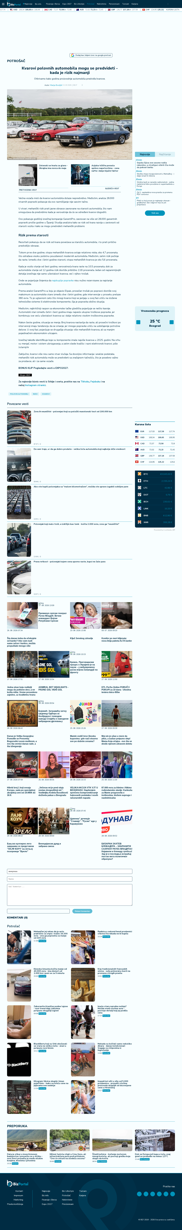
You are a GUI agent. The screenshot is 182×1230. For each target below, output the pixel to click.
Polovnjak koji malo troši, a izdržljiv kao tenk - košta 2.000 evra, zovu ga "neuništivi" (76, 524)
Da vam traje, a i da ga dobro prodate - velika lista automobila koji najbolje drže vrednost (79, 449)
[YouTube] (152, 1194)
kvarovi (46, 394)
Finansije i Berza (49, 1199)
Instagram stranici (35, 385)
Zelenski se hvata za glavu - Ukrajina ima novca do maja (53, 167)
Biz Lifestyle (102, 1161)
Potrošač (16, 61)
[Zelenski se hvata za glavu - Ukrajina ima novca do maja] (28, 175)
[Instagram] (159, 1194)
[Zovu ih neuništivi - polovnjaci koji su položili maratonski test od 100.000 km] (19, 427)
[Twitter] (146, 1194)
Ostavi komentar (82, 911)
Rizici (35, 394)
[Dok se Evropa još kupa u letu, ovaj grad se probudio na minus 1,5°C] (155, 1140)
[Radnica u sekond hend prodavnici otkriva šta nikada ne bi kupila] (83, 947)
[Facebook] (139, 1194)
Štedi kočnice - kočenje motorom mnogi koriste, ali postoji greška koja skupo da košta (111, 1156)
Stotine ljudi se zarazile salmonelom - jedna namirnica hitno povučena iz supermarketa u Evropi (155, 184)
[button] (86, 85)
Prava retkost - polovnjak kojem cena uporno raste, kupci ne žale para (69, 561)
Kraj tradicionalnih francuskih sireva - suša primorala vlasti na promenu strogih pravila (114, 971)
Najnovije (46, 1191)
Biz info (45, 1195)
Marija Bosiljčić (56, 85)
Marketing (18, 1199)
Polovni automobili (19, 394)
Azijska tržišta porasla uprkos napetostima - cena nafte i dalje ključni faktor (105, 168)
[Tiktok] (172, 1194)
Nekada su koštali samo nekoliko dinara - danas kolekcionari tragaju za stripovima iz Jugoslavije (115, 1047)
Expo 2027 (47, 1204)
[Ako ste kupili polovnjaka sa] (19, 503)
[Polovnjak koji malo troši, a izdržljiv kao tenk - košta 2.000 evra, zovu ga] (19, 540)
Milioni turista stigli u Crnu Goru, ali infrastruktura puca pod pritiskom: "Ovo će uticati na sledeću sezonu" (68, 1156)
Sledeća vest (112, 188)
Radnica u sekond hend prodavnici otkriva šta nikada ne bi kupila (115, 932)
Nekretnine (67, 1199)
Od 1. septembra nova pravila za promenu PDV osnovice (154, 193)
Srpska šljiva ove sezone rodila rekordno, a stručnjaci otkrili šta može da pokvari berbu (155, 165)
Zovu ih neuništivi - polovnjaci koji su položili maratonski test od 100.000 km (73, 411)
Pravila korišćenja (15, 1204)
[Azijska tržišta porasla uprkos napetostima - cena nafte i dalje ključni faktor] (80, 174)
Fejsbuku (95, 381)
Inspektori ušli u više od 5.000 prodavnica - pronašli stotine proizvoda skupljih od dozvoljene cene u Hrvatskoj (114, 1084)
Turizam (58, 1161)
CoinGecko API (169, 530)
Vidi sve (155, 213)
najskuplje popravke (63, 280)
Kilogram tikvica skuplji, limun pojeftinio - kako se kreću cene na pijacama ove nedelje (51, 1083)
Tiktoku (85, 381)
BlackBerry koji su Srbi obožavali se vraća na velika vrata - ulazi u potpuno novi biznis (50, 1046)
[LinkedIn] (166, 1194)
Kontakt (19, 1191)
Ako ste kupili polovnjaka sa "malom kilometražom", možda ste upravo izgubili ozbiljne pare (81, 486)
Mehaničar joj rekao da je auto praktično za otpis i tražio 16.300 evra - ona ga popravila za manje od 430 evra (51, 934)
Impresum (18, 1195)
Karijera (15, 1163)
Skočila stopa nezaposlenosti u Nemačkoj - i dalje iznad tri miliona (155, 175)
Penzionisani (67, 1204)
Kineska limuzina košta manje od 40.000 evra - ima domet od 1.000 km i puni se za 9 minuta (50, 971)
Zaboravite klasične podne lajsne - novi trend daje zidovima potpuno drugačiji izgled (51, 1008)
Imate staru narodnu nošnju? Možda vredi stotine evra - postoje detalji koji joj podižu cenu (113, 1009)
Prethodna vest (28, 190)
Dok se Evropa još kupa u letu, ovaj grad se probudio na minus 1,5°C (152, 1155)
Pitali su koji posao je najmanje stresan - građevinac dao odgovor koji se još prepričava (154, 202)
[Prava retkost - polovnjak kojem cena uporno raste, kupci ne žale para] (19, 578)
